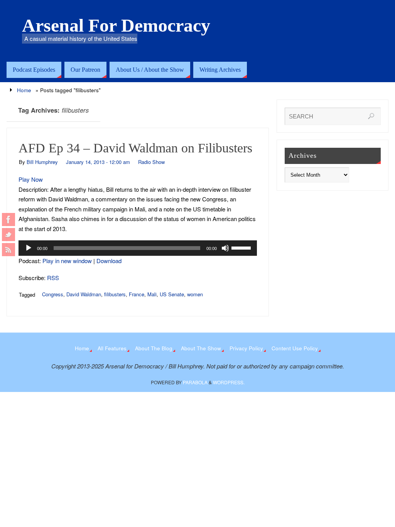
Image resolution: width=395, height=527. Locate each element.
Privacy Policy (246, 348)
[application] (138, 248)
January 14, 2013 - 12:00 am (98, 162)
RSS (53, 278)
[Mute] (225, 248)
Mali (152, 294)
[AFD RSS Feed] (8, 249)
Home (24, 90)
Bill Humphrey (42, 162)
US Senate (172, 294)
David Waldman (83, 294)
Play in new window (67, 261)
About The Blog (153, 348)
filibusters (115, 294)
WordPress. (229, 382)
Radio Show (151, 162)
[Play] (28, 248)
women (195, 294)
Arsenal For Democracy (116, 25)
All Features (112, 348)
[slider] (242, 247)
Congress (52, 294)
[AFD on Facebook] (8, 219)
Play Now (31, 179)
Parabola (195, 382)
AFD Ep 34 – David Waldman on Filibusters (135, 148)
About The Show (201, 348)
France (136, 294)
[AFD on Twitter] (8, 234)
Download (109, 261)
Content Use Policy (295, 348)
